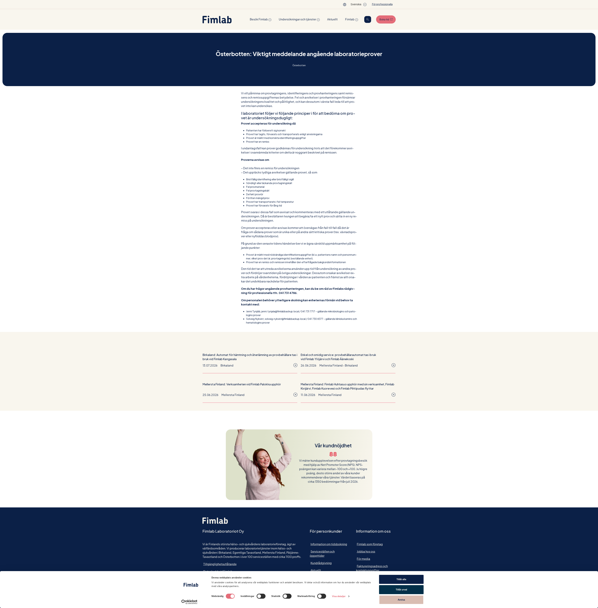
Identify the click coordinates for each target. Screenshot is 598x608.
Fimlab (349, 19)
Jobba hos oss (366, 551)
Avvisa (401, 599)
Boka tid (387, 19)
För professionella (382, 4)
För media (363, 559)
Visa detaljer (339, 596)
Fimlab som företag (370, 544)
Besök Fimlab (259, 19)
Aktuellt (332, 19)
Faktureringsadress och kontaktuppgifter (372, 568)
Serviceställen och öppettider (322, 553)
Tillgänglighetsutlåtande (220, 564)
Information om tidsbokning (329, 544)
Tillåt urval (401, 589)
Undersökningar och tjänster (297, 19)
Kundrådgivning (321, 563)
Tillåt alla (401, 579)
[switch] (261, 596)
